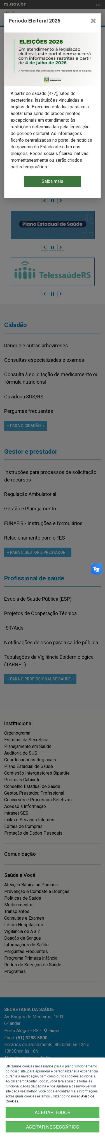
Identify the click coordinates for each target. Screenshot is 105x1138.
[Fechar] (93, 21)
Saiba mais (52, 181)
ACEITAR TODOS (53, 1112)
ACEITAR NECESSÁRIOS (52, 1127)
